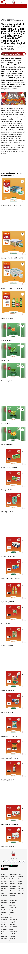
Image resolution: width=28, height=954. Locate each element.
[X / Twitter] (7, 861)
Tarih (3, 907)
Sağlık (3, 910)
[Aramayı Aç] (21, 2)
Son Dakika (5, 886)
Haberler (3, 19)
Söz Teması (13, 900)
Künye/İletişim (13, 922)
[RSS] (23, 861)
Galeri (3, 915)
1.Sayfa (11, 912)
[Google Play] (14, 866)
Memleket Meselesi (13, 891)
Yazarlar (4, 912)
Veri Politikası (13, 924)
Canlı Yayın (4, 876)
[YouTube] (15, 861)
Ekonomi (4, 884)
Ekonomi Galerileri (10, 19)
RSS (10, 917)
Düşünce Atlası (13, 876)
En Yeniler (5, 6)
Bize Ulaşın (13, 919)
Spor (2, 893)
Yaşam (20, 6)
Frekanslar (13, 927)
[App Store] (5, 866)
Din (2, 905)
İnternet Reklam (13, 915)
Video (3, 874)
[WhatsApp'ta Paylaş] (21, 47)
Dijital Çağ (12, 907)
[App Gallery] (4, 869)
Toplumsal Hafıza (13, 884)
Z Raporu (12, 910)
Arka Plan (12, 888)
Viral (2, 898)
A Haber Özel (5, 879)
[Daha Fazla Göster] (24, 47)
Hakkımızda (13, 936)
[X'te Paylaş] (18, 47)
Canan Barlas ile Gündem (13, 886)
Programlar (13, 874)
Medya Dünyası (13, 903)
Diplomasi (12, 898)
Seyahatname (13, 893)
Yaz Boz (11, 879)
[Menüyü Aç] (25, 2)
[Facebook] (3, 861)
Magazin (4, 895)
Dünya (3, 891)
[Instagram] (11, 861)
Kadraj (11, 881)
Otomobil (4, 903)
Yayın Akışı (13, 931)
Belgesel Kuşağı (13, 895)
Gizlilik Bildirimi (13, 934)
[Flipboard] (19, 861)
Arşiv (11, 929)
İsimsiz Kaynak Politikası (13, 941)
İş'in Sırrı (12, 905)
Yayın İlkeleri (13, 938)
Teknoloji (4, 900)
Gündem (13, 6)
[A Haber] (13, 2)
